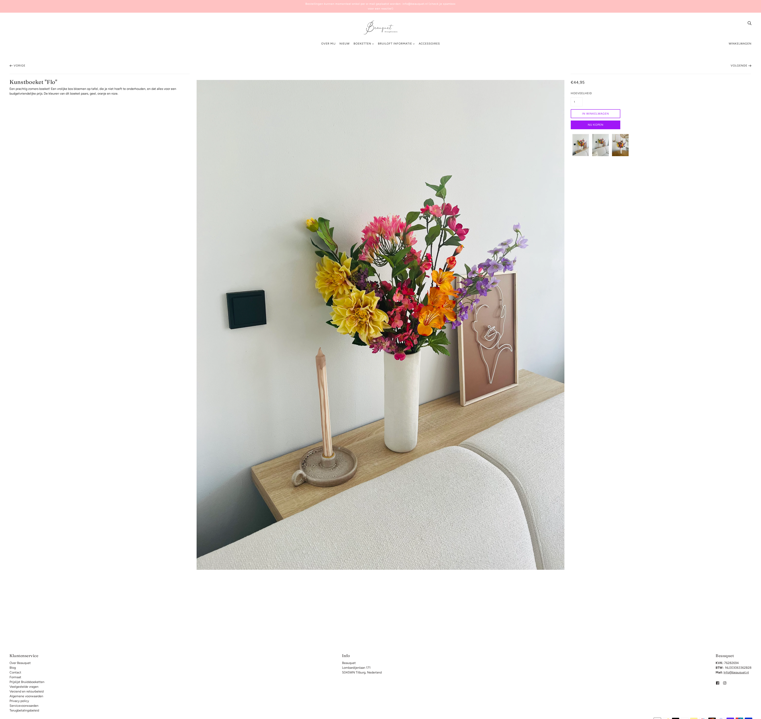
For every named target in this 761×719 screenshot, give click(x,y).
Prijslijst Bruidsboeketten (27, 682)
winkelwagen (740, 43)
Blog (13, 668)
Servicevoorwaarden (24, 706)
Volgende (739, 65)
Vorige (19, 65)
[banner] (380, 27)
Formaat (15, 677)
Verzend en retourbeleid (27, 691)
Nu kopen (595, 124)
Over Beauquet (20, 663)
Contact (15, 672)
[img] (749, 23)
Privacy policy (19, 701)
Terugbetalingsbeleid (24, 710)
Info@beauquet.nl (736, 672)
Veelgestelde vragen (24, 687)
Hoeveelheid (577, 93)
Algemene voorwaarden (26, 696)
